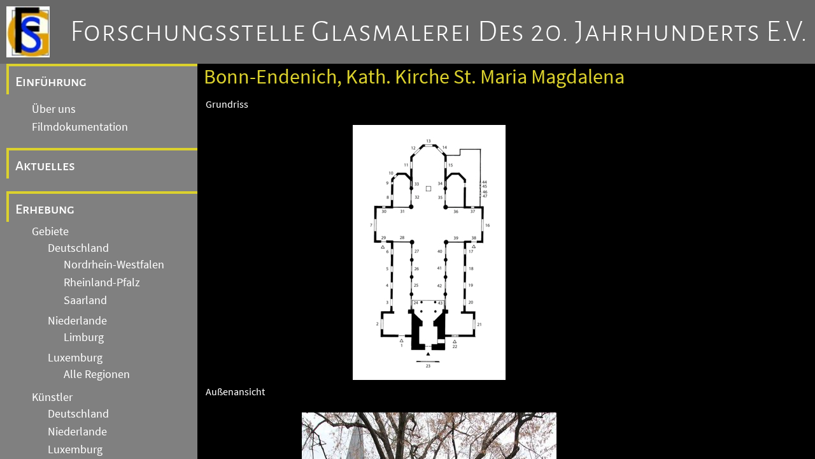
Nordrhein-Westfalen (114, 265)
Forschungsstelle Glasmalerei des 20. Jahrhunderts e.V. (439, 32)
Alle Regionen (97, 374)
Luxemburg (75, 358)
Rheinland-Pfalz (102, 282)
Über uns (54, 109)
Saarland (85, 300)
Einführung (51, 82)
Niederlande (77, 321)
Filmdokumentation (80, 127)
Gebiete (50, 231)
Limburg (84, 337)
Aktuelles (45, 166)
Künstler (52, 397)
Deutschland (78, 248)
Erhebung (44, 209)
